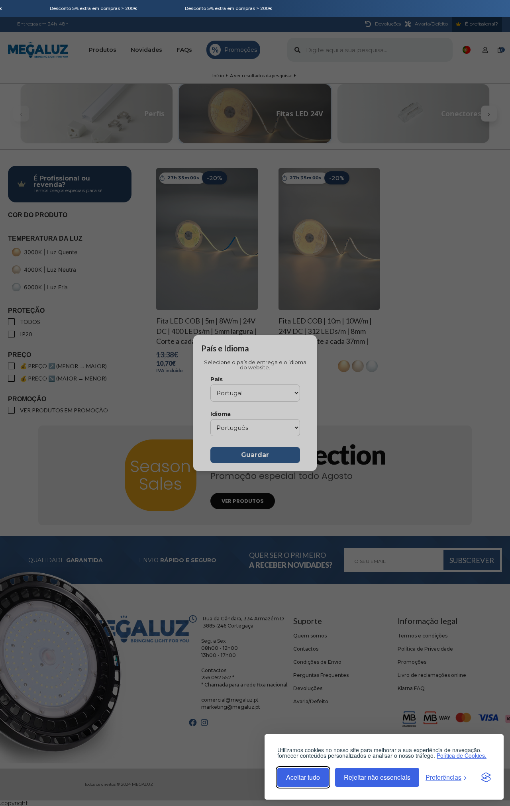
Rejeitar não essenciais (377, 777)
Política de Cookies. (461, 755)
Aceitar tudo (303, 777)
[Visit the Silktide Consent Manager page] (486, 777)
